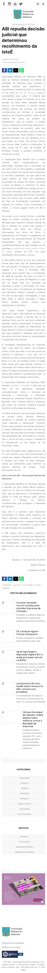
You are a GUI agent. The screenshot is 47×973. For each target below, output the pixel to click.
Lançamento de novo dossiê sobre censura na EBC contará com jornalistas (29, 687)
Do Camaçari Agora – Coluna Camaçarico (27, 633)
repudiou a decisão (20, 385)
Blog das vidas (24, 814)
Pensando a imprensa (24, 852)
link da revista (26, 93)
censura (7, 585)
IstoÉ (38, 585)
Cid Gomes (28, 585)
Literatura (24, 793)
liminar (6, 588)
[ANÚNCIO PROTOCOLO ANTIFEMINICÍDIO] (23, 889)
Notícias (30, 24)
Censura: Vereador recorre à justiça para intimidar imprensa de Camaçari (28, 607)
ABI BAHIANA (18, 24)
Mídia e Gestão (24, 804)
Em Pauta (24, 837)
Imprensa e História (24, 847)
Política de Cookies (11, 947)
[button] (4, 70)
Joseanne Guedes (10, 59)
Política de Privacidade (13, 943)
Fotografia (24, 809)
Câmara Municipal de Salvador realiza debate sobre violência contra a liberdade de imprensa (33, 719)
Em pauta (24, 799)
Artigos (24, 788)
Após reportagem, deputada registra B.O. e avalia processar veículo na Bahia (29, 656)
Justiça (17, 585)
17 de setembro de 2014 (13, 62)
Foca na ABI (24, 842)
